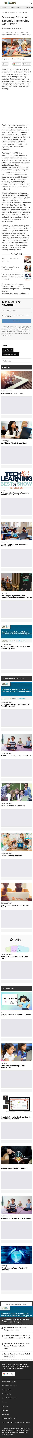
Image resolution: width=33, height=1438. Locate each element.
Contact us (5, 1414)
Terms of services (24, 326)
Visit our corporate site (16, 1368)
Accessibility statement (9, 1398)
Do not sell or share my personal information (16, 1422)
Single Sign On (8, 350)
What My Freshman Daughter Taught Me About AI (15, 1329)
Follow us (17, 64)
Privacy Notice (26, 328)
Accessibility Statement (9, 1418)
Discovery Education (18, 125)
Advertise (5, 1406)
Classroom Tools (22, 12)
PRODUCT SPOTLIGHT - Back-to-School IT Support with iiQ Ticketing (17, 1346)
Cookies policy (6, 1394)
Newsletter (27, 64)
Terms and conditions (9, 1382)
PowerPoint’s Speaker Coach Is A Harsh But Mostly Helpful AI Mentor (17, 1337)
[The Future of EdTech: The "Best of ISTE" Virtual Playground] (16, 1315)
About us (5, 1410)
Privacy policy (6, 1390)
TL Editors (7, 28)
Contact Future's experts (9, 1386)
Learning (4, 12)
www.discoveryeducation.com (17, 293)
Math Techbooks (18, 167)
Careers (4, 1402)
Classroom (12, 12)
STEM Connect (24, 162)
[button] (2, 3)
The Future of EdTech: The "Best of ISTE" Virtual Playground (18, 1321)
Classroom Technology (11, 354)
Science (11, 165)
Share (6, 64)
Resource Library (15, 7)
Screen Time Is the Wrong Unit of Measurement (17, 1355)
